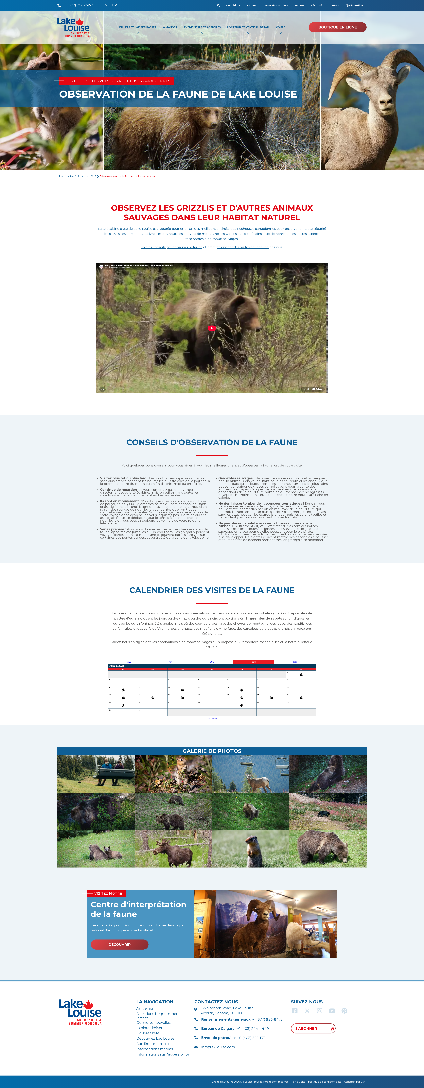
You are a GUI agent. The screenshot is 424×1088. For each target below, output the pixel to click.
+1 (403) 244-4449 (235, 1028)
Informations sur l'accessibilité (162, 1054)
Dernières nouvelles (153, 1022)
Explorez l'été (86, 176)
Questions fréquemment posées (158, 1015)
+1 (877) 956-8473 (242, 1019)
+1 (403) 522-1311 (233, 1038)
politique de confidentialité (324, 1081)
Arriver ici (144, 1008)
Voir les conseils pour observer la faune (171, 247)
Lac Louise (66, 176)
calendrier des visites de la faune (243, 247)
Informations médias (154, 1049)
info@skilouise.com (218, 1047)
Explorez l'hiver (149, 1028)
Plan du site (298, 1081)
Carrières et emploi (153, 1044)
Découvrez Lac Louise (155, 1038)
